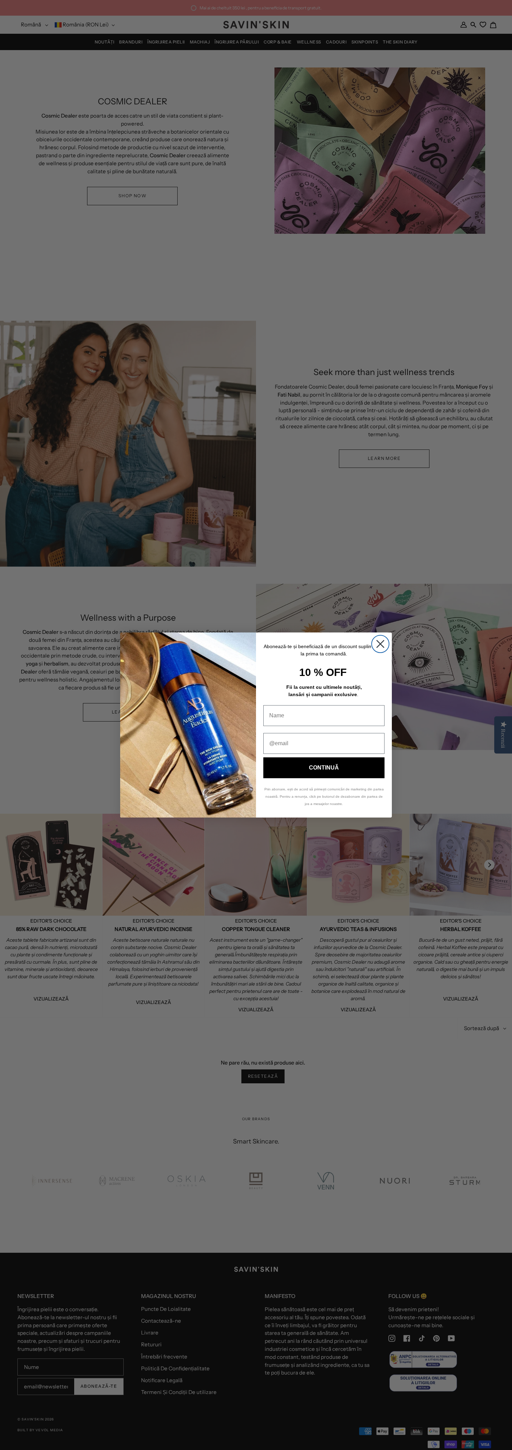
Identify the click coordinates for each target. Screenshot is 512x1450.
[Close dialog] (380, 644)
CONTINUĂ (324, 768)
